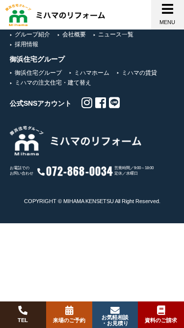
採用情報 (26, 44)
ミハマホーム (91, 72)
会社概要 (74, 34)
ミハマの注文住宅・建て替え (53, 82)
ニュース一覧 (115, 34)
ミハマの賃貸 (139, 72)
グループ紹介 (32, 34)
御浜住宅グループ (38, 72)
